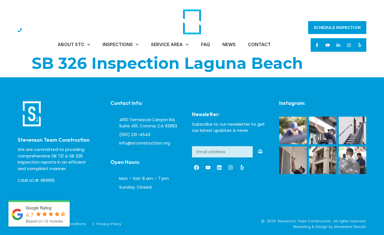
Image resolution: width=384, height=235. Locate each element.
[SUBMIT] (260, 151)
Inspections (118, 44)
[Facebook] (196, 167)
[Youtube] (328, 45)
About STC (71, 44)
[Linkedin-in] (338, 45)
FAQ (205, 44)
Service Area (167, 44)
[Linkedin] (219, 167)
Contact (259, 44)
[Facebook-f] (317, 45)
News (229, 44)
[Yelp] (360, 45)
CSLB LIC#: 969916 (36, 180)
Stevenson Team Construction (53, 140)
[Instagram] (349, 45)
